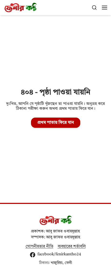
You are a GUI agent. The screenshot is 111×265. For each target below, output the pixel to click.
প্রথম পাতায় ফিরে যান (55, 123)
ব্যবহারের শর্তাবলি (72, 247)
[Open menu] (104, 7)
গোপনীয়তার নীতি (39, 247)
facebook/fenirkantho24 (59, 254)
